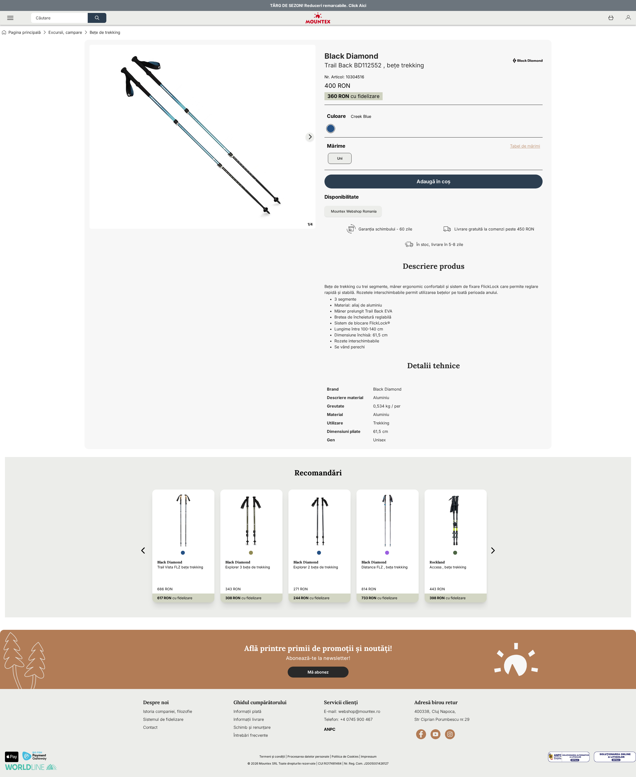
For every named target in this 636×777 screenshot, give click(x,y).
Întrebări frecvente (251, 735)
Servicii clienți (341, 702)
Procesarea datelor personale (308, 756)
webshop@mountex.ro (359, 711)
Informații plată (247, 711)
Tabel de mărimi (525, 145)
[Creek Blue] (330, 128)
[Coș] (610, 18)
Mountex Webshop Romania (354, 211)
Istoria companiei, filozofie (167, 711)
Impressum (369, 756)
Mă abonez (318, 672)
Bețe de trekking (105, 32)
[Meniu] (10, 18)
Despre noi (156, 702)
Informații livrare (249, 719)
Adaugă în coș (433, 181)
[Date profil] (628, 18)
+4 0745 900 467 (356, 719)
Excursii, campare (65, 32)
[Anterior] (143, 550)
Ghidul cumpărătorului (260, 702)
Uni (340, 158)
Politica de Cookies (345, 756)
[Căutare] (97, 18)
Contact (150, 727)
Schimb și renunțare (252, 727)
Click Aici (357, 5)
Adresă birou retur (436, 702)
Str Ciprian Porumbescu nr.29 (442, 719)
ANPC (329, 729)
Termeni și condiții (272, 756)
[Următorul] (493, 550)
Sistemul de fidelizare (163, 719)
